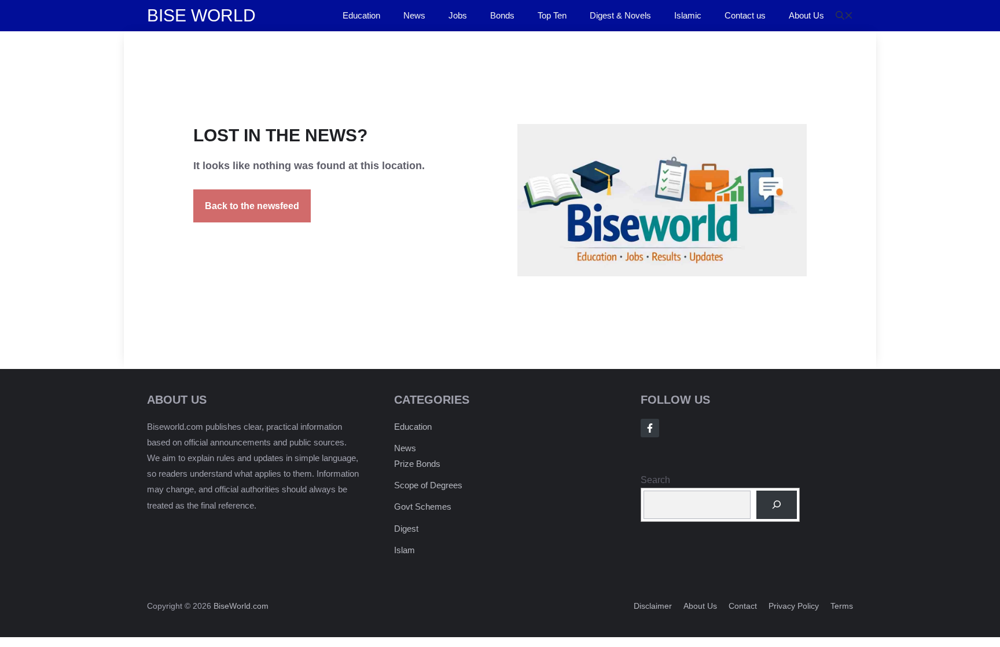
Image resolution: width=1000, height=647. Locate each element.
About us (700, 606)
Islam (404, 550)
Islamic (687, 15)
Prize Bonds (417, 464)
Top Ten (552, 15)
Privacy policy (794, 606)
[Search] (776, 505)
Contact (743, 606)
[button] (844, 15)
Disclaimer (653, 606)
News (414, 15)
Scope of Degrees (428, 485)
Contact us (745, 15)
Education (361, 15)
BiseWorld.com (241, 606)
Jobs (457, 15)
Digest (406, 528)
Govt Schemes (422, 506)
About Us (806, 15)
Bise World (201, 15)
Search (655, 480)
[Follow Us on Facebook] (650, 428)
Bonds (502, 15)
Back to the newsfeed (252, 206)
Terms (841, 606)
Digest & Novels (620, 15)
